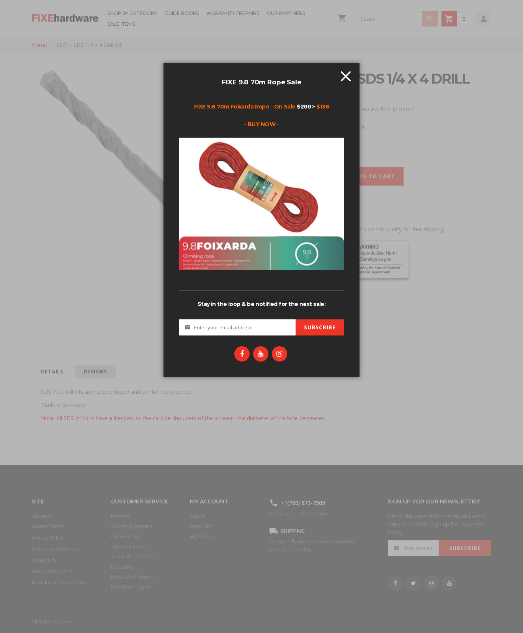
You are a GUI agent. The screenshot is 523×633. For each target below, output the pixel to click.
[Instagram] (279, 354)
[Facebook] (242, 354)
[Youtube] (260, 354)
